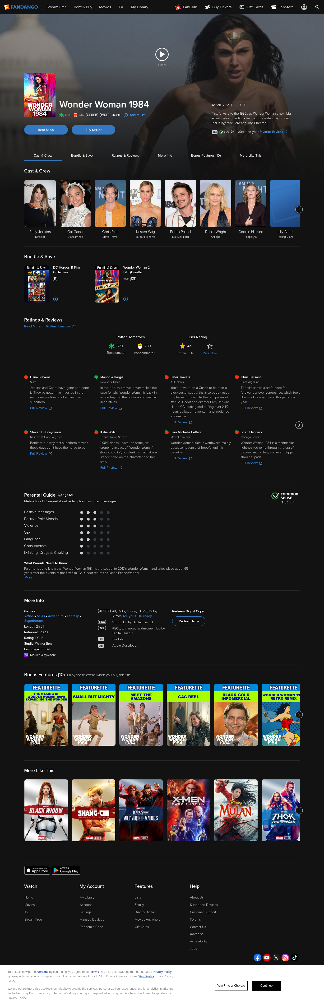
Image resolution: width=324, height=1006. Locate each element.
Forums (195, 920)
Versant (42, 972)
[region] (162, 985)
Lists (138, 897)
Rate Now (210, 353)
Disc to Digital (145, 912)
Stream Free (33, 920)
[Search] (317, 7)
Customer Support (203, 912)
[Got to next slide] (299, 209)
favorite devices (271, 132)
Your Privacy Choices (231, 985)
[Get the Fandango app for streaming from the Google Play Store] (65, 870)
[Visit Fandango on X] (276, 958)
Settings (85, 912)
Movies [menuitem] (105, 7)
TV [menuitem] (121, 7)
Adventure (56, 616)
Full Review (38, 408)
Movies (29, 905)
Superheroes (34, 621)
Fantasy (73, 616)
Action (29, 616)
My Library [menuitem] (139, 7)
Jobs (193, 949)
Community (185, 353)
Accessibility (199, 941)
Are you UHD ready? (138, 616)
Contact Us (198, 927)
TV (26, 912)
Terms (94, 972)
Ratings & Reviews (125, 156)
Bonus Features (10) (206, 156)
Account (86, 905)
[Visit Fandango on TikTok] (295, 958)
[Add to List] (55, 299)
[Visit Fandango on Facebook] (258, 958)
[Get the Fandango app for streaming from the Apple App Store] (37, 870)
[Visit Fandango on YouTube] (267, 958)
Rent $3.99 (46, 130)
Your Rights (146, 976)
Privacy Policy (162, 972)
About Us (197, 897)
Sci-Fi (41, 616)
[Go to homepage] (21, 7)
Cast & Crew (43, 156)
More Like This (251, 156)
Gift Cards (142, 927)
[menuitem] (251, 7)
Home (28, 897)
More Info (165, 156)
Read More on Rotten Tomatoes (47, 326)
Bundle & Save (82, 156)
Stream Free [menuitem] (56, 7)
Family (139, 905)
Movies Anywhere (148, 920)
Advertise (197, 934)
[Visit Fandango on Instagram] (285, 958)
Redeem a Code (91, 927)
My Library (87, 897)
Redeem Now (189, 621)
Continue (266, 985)
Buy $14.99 (93, 130)
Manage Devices (92, 920)
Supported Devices (204, 905)
